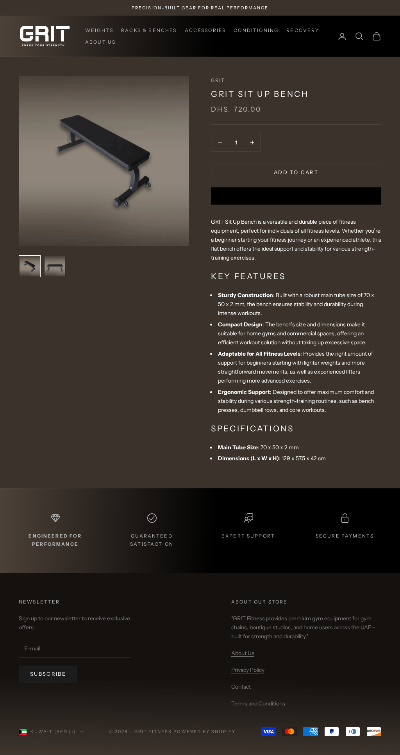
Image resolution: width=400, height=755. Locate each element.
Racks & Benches (149, 30)
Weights (99, 30)
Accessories (205, 30)
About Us (100, 42)
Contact (241, 686)
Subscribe (48, 674)
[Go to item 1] (30, 266)
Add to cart (296, 172)
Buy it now (296, 196)
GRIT (218, 80)
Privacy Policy (247, 669)
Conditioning (256, 30)
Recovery (302, 30)
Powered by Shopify (204, 731)
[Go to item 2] (55, 266)
